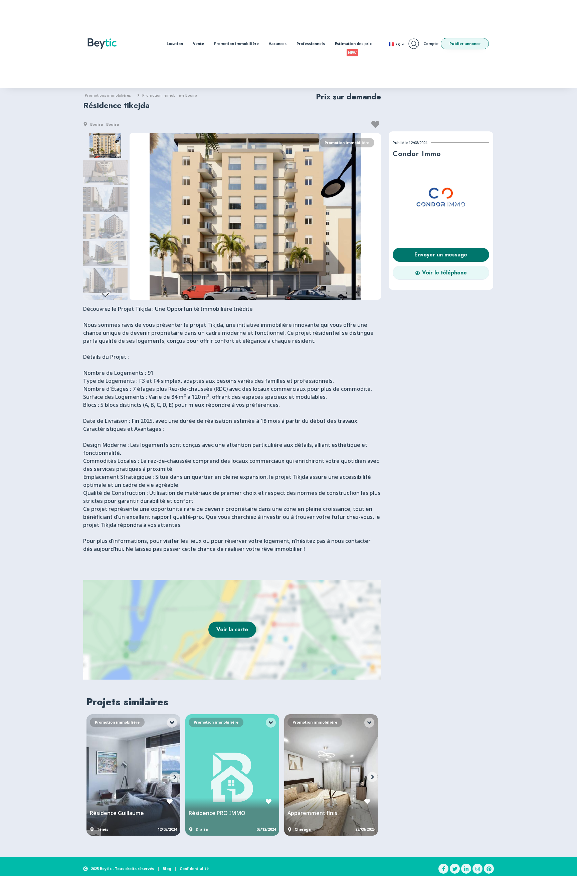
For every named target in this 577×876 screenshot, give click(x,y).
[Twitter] (455, 869)
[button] (376, 124)
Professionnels (311, 43)
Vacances (277, 43)
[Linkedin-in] (466, 869)
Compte (430, 43)
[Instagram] (477, 869)
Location (175, 43)
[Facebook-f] (443, 869)
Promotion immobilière (236, 43)
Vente (198, 43)
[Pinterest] (489, 869)
